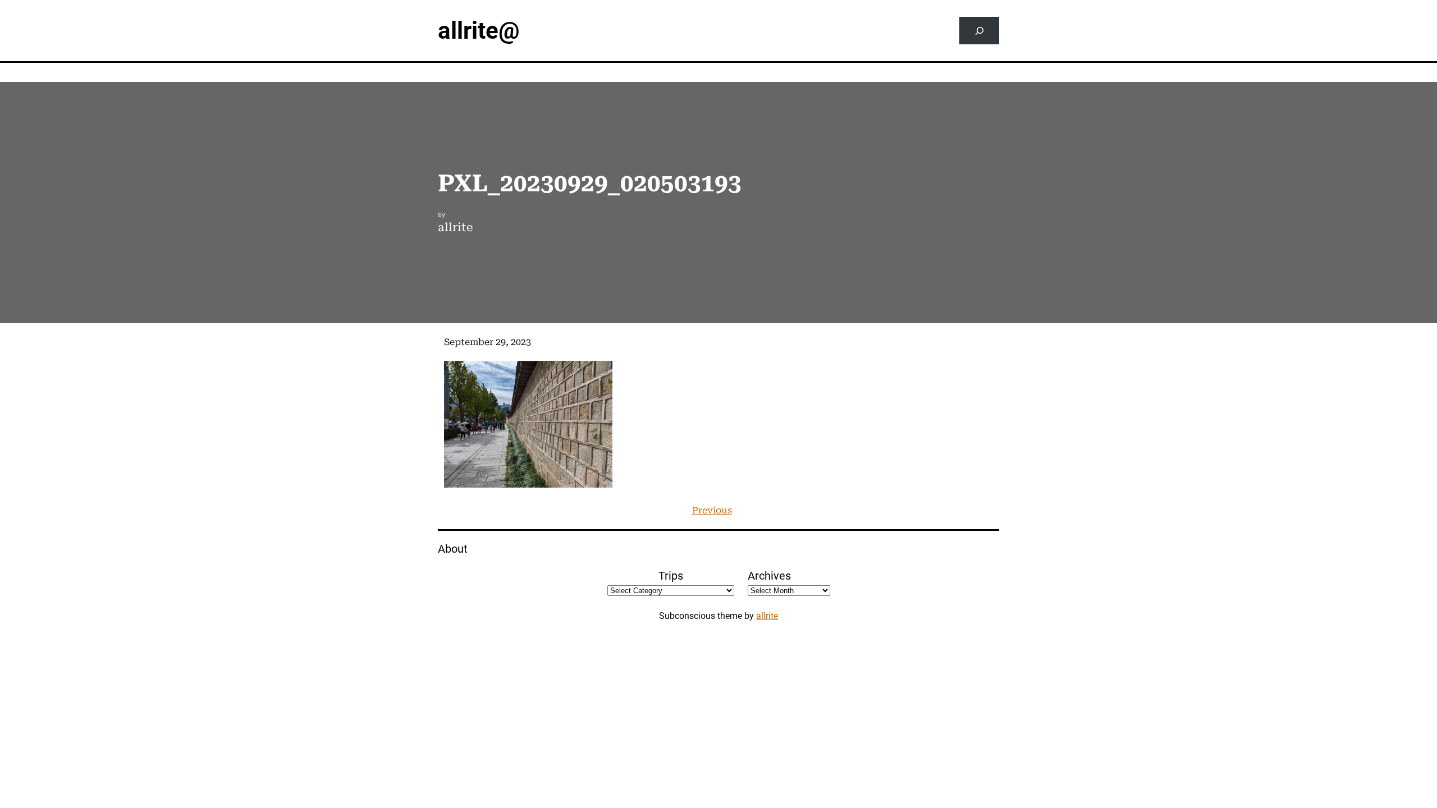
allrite (767, 615)
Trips (670, 575)
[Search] (979, 30)
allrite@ (479, 30)
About (453, 549)
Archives (769, 575)
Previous (712, 510)
